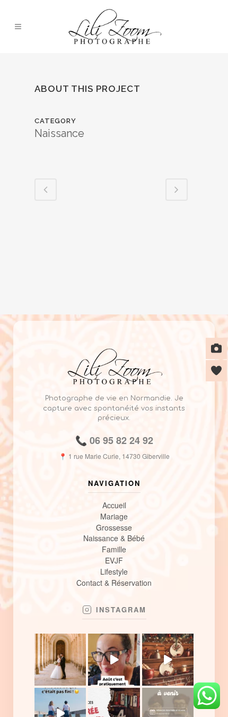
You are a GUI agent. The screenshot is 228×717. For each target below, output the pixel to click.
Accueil (114, 505)
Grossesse (114, 527)
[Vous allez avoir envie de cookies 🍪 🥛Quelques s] (168, 659)
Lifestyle (114, 571)
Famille (114, 549)
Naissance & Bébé (114, 538)
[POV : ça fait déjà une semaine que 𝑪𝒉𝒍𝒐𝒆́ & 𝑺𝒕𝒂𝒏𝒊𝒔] (60, 659)
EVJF (114, 560)
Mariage (114, 516)
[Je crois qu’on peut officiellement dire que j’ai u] (113, 659)
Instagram (121, 609)
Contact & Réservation (114, 582)
